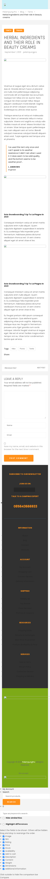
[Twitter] (29, 490)
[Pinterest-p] (20, 490)
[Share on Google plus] (22, 354)
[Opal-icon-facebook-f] (16, 490)
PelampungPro (28, 762)
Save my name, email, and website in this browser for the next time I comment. (23, 448)
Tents (31, 348)
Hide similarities (13, 818)
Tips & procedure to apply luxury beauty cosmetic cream (41, 367)
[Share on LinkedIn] (17, 354)
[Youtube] (33, 490)
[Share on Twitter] (14, 354)
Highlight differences (16, 824)
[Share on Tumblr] (19, 354)
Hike (13, 348)
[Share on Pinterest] (24, 354)
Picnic (22, 348)
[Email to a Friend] (26, 354)
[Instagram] (24, 490)
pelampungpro (30, 52)
